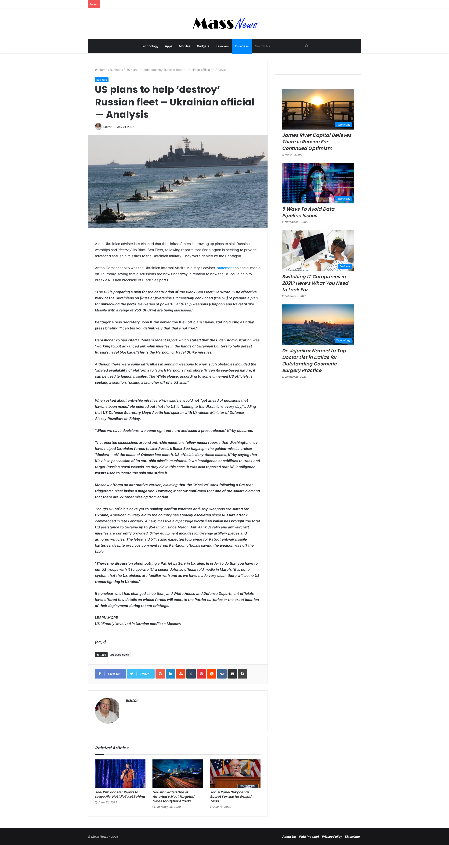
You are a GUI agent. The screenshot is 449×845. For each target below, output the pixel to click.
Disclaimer (352, 836)
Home (102, 70)
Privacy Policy (332, 836)
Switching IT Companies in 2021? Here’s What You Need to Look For (315, 283)
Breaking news (119, 654)
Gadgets (203, 46)
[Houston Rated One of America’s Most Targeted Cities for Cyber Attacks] (177, 773)
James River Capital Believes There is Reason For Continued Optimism (316, 142)
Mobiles (184, 46)
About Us (289, 836)
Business (242, 46)
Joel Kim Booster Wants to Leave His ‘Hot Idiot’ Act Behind (120, 794)
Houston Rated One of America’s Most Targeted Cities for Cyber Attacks (173, 796)
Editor (107, 127)
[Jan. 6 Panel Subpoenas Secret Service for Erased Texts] (235, 773)
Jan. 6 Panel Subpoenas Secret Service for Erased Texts (230, 796)
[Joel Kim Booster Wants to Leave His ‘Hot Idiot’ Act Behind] (120, 773)
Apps (168, 46)
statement (225, 268)
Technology (149, 46)
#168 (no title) (309, 836)
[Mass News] (224, 24)
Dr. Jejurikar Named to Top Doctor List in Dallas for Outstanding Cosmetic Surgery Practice (314, 360)
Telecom (222, 46)
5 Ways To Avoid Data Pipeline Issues (308, 212)
